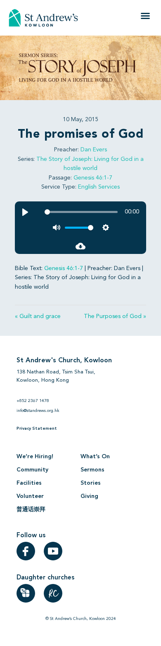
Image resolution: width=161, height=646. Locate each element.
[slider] (81, 212)
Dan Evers (93, 150)
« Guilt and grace (38, 316)
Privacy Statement (37, 428)
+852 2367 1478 (33, 401)
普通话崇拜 (31, 509)
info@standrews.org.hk (38, 411)
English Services (99, 187)
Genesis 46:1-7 (92, 178)
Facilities (29, 483)
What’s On (95, 456)
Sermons (92, 470)
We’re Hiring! (35, 456)
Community (32, 470)
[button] (145, 15)
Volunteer (30, 496)
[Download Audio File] (80, 246)
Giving (89, 496)
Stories (90, 483)
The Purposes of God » (115, 316)
